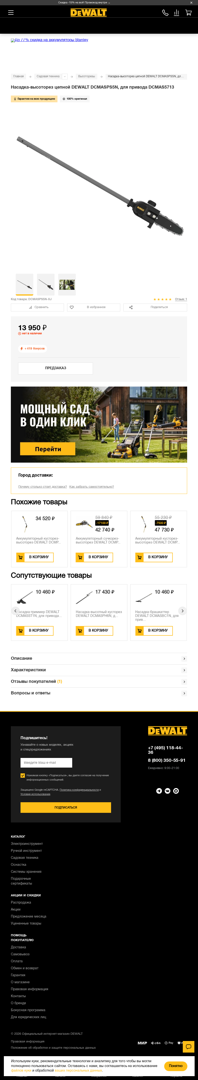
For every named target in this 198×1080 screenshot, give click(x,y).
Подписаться (66, 807)
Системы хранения (26, 871)
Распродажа (21, 902)
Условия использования (35, 794)
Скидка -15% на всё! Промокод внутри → (80, 2)
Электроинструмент (27, 844)
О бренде (18, 1003)
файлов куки (21, 1070)
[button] (15, 611)
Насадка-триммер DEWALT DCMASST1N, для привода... (39, 614)
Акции (16, 909)
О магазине (20, 982)
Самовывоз (20, 954)
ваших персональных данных (78, 1070)
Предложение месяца (28, 916)
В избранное (96, 307)
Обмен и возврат (24, 968)
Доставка (18, 947)
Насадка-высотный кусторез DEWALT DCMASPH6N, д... (99, 614)
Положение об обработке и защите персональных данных (53, 1048)
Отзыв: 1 (181, 299)
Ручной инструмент (26, 851)
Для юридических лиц (28, 1017)
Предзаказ (55, 368)
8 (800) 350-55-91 (165, 11)
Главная (18, 76)
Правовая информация (29, 989)
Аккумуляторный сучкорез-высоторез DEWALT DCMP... (98, 540)
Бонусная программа (28, 1010)
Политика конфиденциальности (79, 790)
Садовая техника (48, 76)
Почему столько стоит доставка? (42, 486)
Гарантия (18, 975)
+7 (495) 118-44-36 (165, 750)
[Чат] (188, 1047)
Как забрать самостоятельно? (91, 486)
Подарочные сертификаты (21, 881)
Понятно (176, 1066)
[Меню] (11, 12)
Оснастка (18, 865)
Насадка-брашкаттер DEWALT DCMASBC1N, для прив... (157, 616)
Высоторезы (86, 76)
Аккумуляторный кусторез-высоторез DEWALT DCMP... (38, 540)
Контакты (18, 996)
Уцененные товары (26, 923)
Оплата (17, 961)
